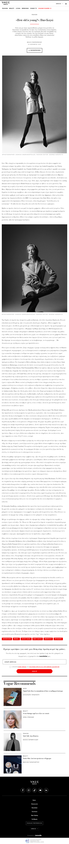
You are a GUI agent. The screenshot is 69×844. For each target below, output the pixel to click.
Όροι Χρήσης (34, 815)
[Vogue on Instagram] (29, 790)
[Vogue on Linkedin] (46, 790)
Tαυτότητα (34, 811)
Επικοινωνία (34, 804)
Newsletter (34, 808)
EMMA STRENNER (28, 717)
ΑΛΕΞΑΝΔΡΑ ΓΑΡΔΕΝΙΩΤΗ (31, 695)
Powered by (30, 835)
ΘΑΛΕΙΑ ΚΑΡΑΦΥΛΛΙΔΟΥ (30, 739)
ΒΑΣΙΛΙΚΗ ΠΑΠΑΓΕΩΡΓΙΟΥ (31, 762)
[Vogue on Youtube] (40, 790)
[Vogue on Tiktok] (34, 790)
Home (34, 800)
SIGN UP (34, 671)
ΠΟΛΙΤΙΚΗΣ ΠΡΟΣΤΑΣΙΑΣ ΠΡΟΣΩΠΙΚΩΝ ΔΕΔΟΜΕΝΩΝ (44, 667)
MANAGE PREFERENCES (34, 823)
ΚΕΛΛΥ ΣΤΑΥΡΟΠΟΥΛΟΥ (34, 42)
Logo (34, 783)
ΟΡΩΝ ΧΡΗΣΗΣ (22, 667)
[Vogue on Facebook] (23, 790)
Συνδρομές (34, 819)
